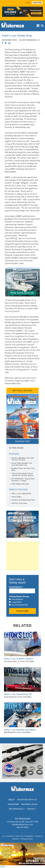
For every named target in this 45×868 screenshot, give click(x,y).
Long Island (16, 602)
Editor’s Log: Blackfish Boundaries (20, 730)
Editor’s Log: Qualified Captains (18, 659)
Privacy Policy (27, 839)
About (11, 800)
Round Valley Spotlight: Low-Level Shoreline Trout (22, 464)
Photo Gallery (16, 497)
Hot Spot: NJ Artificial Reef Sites (23, 500)
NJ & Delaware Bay (20, 605)
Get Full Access (22, 391)
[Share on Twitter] (6, 43)
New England (17, 599)
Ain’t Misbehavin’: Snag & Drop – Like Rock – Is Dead (23, 480)
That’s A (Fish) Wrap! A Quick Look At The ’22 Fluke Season (22, 474)
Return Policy (17, 809)
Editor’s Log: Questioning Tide (18, 694)
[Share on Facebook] (2, 43)
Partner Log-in (29, 804)
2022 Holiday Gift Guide (20, 484)
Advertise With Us (27, 800)
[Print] (9, 43)
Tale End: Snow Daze (19, 503)
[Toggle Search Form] (42, 25)
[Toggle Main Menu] (38, 25)
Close (2, 867)
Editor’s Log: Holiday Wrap (21, 493)
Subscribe (13, 804)
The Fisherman (12, 25)
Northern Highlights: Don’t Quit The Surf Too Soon (23, 459)
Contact (31, 809)
